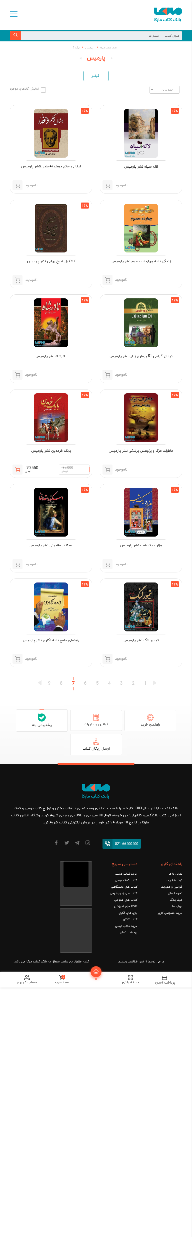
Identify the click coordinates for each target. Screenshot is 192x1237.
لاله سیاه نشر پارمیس (141, 166)
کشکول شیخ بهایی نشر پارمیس (51, 261)
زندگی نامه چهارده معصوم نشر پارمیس (141, 261)
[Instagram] (88, 843)
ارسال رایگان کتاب (96, 748)
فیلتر (95, 76)
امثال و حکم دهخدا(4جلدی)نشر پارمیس (51, 166)
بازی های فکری (127, 913)
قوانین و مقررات (96, 724)
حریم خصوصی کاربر (170, 913)
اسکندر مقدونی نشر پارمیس (51, 545)
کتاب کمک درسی (126, 880)
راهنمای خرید (150, 724)
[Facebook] (56, 843)
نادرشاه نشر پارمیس (51, 356)
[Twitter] (66, 843)
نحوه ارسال (175, 893)
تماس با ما (175, 874)
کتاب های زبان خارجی (123, 893)
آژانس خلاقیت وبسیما (132, 962)
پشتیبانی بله (42, 725)
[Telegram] (77, 843)
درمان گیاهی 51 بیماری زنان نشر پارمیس (141, 356)
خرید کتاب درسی (126, 874)
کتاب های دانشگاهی (124, 887)
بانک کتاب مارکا (108, 48)
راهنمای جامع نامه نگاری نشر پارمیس (51, 640)
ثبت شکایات (174, 880)
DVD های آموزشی (125, 906)
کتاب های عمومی (125, 900)
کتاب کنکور (129, 920)
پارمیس (89, 48)
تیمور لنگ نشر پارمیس (141, 640)
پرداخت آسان (128, 933)
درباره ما (177, 906)
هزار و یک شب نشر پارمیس (141, 545)
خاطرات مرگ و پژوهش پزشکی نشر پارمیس (141, 450)
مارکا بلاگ (176, 900)
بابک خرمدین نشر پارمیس (51, 450)
